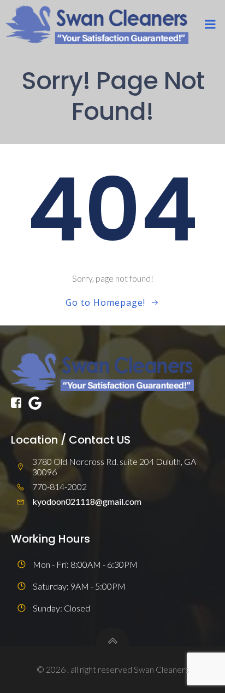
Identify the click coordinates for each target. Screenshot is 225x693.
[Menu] (210, 24)
